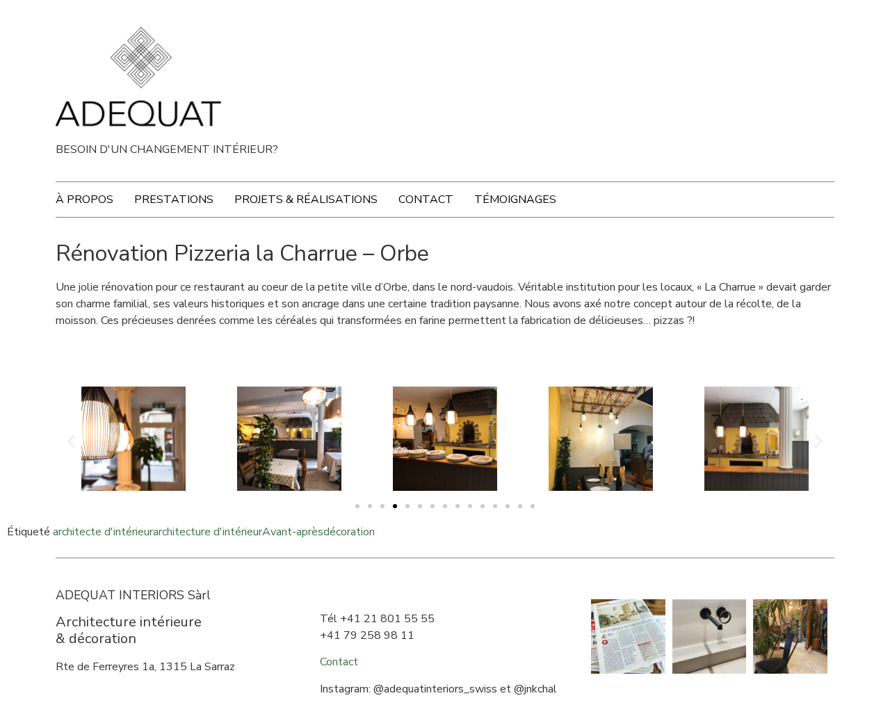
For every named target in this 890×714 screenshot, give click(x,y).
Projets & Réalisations (306, 199)
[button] (357, 506)
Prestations (173, 199)
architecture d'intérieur (207, 531)
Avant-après (292, 531)
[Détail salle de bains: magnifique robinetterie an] (709, 636)
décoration (349, 531)
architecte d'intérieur (103, 531)
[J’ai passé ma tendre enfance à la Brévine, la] (628, 636)
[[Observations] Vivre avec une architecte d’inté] (790, 636)
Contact (425, 199)
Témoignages (515, 199)
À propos (84, 199)
